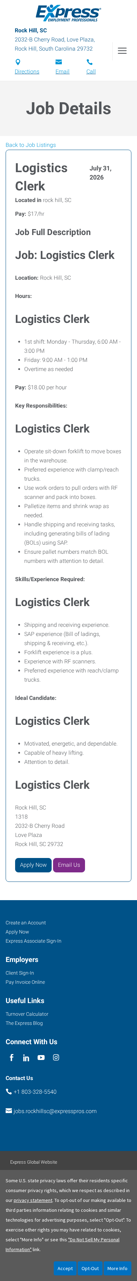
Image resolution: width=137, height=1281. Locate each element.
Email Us (69, 864)
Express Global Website (33, 1162)
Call (91, 71)
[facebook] (11, 1058)
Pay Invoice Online (25, 982)
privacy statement (33, 1200)
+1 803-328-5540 (35, 1091)
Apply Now (33, 864)
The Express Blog (24, 1023)
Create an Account (26, 922)
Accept (65, 1268)
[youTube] (41, 1058)
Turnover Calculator (27, 1014)
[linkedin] (26, 1058)
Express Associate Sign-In (33, 941)
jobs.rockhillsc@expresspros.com (55, 1111)
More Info (117, 1268)
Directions (27, 71)
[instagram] (56, 1058)
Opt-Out (90, 1268)
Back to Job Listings (31, 145)
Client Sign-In (20, 973)
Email (63, 71)
